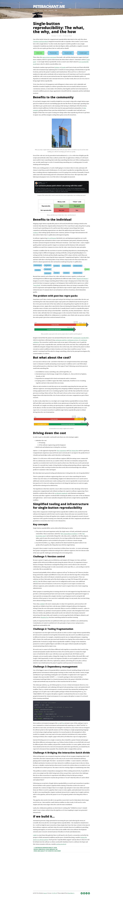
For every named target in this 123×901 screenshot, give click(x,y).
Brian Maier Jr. (71, 893)
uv (58, 723)
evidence (35, 232)
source (45, 893)
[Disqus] (61, 870)
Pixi (63, 723)
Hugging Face (45, 617)
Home (35, 10)
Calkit (35, 835)
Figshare (56, 67)
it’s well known (51, 238)
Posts (45, 10)
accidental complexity (61, 493)
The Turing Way (73, 450)
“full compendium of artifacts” (69, 534)
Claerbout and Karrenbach (40, 41)
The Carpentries (61, 450)
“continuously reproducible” (81, 338)
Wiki (56, 10)
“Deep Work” (37, 285)
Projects (40, 10)
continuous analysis (61, 340)
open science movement (49, 57)
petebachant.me (49, 6)
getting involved (61, 844)
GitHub (42, 604)
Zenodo (63, 67)
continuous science (72, 340)
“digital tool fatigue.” (82, 278)
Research (51, 10)
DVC (36, 581)
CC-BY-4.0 (54, 893)
